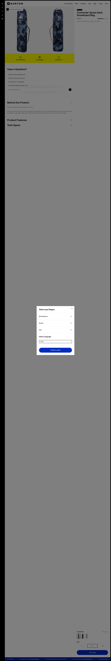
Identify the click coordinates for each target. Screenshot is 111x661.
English (42, 341)
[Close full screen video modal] (71, 308)
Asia (40, 329)
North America (43, 316)
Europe (41, 323)
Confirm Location (56, 350)
